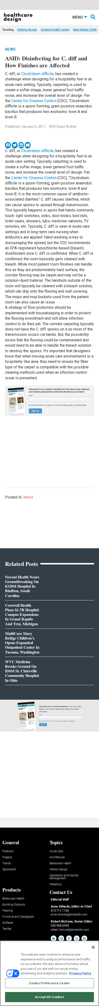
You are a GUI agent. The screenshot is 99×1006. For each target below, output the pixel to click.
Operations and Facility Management (64, 877)
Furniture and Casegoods (18, 916)
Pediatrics (56, 884)
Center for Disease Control (33, 100)
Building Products (13, 904)
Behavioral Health (60, 863)
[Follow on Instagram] (61, 938)
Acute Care (56, 851)
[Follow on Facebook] (69, 938)
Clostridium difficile (37, 73)
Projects (7, 857)
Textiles (7, 928)
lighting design (27, 29)
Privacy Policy (80, 973)
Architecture (57, 857)
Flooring (7, 910)
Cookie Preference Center (49, 983)
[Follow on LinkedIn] (53, 938)
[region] (49, 973)
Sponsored (9, 869)
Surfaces (7, 922)
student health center (55, 29)
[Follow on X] (77, 938)
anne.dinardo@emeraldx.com (69, 914)
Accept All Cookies (49, 997)
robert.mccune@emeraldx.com (70, 929)
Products (8, 851)
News (10, 49)
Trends (6, 863)
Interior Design (59, 869)
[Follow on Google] (84, 938)
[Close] (93, 947)
